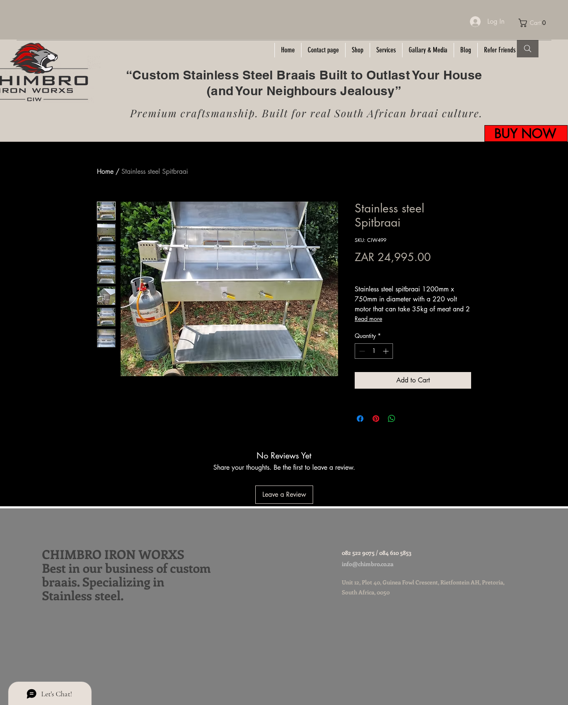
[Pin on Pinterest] (376, 419)
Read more (368, 319)
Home (105, 171)
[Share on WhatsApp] (392, 419)
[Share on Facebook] (360, 419)
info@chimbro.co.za (367, 564)
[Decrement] (361, 351)
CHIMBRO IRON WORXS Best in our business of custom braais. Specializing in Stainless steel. (126, 575)
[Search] (527, 48)
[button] (535, 23)
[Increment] (386, 351)
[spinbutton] (373, 351)
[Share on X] (407, 419)
